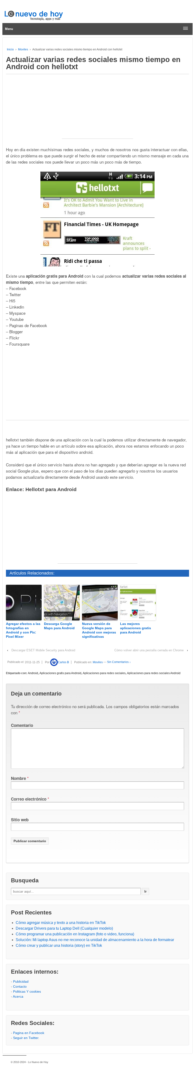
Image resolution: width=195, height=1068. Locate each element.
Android (33, 673)
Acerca (18, 996)
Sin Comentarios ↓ (119, 662)
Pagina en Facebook (28, 1033)
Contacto (20, 986)
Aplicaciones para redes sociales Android (153, 673)
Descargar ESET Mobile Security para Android (43, 650)
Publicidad (21, 981)
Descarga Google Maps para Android (59, 626)
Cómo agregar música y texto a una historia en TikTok (61, 923)
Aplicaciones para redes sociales (104, 673)
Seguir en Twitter (25, 1038)
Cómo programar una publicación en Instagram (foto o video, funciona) (75, 934)
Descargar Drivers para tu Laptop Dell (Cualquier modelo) (64, 928)
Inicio (10, 49)
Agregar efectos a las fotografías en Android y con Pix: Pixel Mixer (23, 630)
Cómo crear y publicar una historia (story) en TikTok (59, 945)
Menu (9, 29)
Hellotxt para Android (51, 489)
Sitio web (20, 819)
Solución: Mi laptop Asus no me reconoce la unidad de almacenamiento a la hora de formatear (95, 940)
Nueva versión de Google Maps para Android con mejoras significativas (99, 630)
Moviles (23, 49)
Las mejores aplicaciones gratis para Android (135, 628)
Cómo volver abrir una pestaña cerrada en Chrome (149, 650)
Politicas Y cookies (27, 991)
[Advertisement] (97, 109)
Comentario (22, 725)
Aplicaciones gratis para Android (60, 673)
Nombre (18, 778)
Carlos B (63, 662)
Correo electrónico (28, 799)
